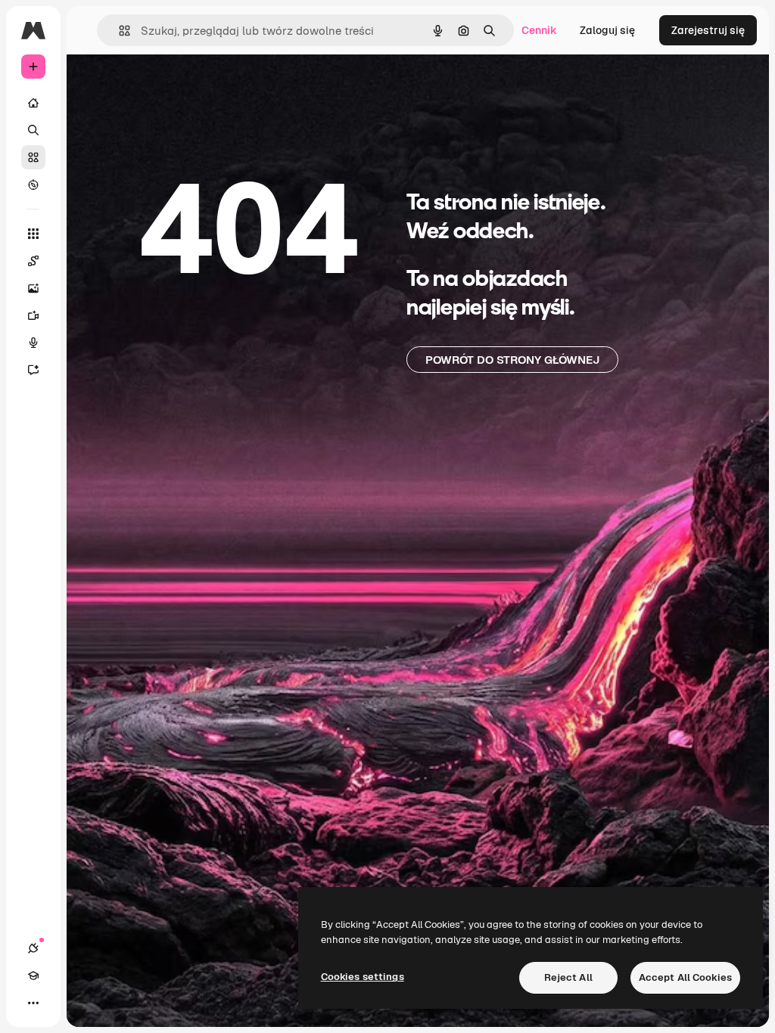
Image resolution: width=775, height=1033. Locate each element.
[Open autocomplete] (118, 30)
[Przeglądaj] (33, 184)
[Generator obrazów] (33, 288)
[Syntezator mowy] (33, 342)
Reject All (568, 977)
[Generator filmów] (33, 315)
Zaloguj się (607, 30)
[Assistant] (33, 370)
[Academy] (33, 975)
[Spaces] (33, 261)
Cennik (539, 30)
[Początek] (33, 103)
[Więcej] (33, 1003)
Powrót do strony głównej (512, 359)
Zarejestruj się (708, 30)
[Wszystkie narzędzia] (33, 234)
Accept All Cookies (685, 977)
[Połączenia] (33, 948)
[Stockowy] (33, 157)
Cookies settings (362, 976)
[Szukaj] (33, 130)
